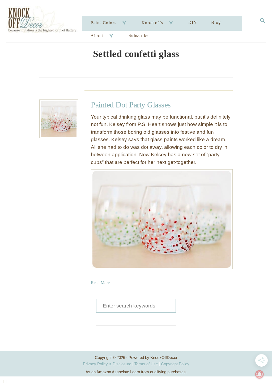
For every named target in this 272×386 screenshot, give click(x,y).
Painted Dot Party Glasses (131, 104)
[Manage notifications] (259, 374)
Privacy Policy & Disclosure (107, 364)
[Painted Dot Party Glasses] (58, 118)
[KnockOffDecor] (45, 21)
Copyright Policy (175, 364)
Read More (100, 282)
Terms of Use (146, 364)
